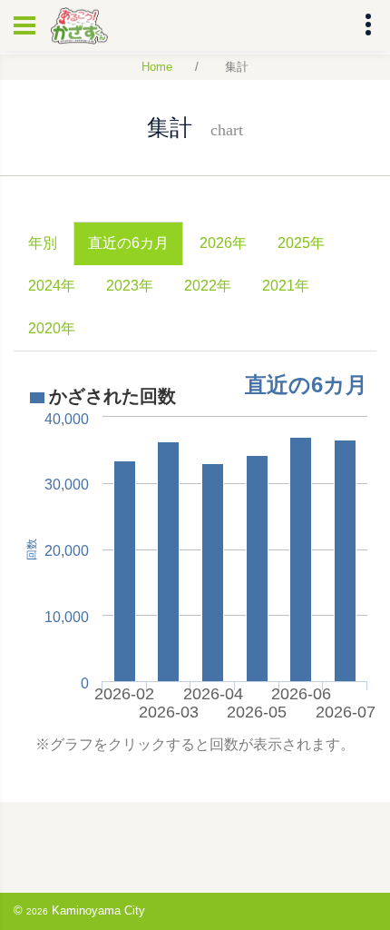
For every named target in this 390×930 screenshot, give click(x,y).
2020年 (51, 328)
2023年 (129, 285)
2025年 (301, 243)
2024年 (51, 285)
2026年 (223, 243)
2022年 (207, 285)
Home (156, 67)
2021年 (285, 285)
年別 (42, 243)
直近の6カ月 (128, 243)
